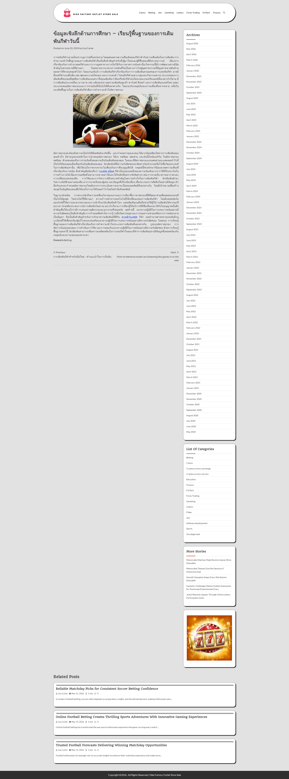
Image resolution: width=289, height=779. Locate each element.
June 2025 (191, 109)
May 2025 (191, 114)
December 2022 (193, 273)
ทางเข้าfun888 (129, 216)
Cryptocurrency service (197, 474)
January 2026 (192, 70)
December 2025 (193, 76)
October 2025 (192, 87)
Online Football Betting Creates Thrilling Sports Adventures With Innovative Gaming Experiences (131, 717)
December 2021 (193, 338)
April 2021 (191, 371)
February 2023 (193, 262)
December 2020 (193, 393)
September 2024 (194, 158)
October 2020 (192, 404)
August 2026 (192, 43)
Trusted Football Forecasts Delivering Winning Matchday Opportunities (111, 745)
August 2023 (192, 229)
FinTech (206, 12)
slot (160, 12)
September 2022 (194, 289)
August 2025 (192, 98)
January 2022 (192, 333)
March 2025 (192, 125)
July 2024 (190, 169)
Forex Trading (193, 12)
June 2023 (191, 240)
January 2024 (192, 202)
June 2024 (191, 174)
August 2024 (192, 163)
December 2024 (193, 142)
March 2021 (192, 377)
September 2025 (194, 92)
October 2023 (192, 218)
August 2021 (192, 349)
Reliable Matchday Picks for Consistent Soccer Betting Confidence (107, 688)
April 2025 (191, 120)
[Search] (224, 12)
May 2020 (191, 432)
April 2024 (191, 185)
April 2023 (191, 251)
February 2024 (193, 196)
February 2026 (193, 65)
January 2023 (192, 267)
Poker (189, 512)
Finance (216, 12)
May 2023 (191, 245)
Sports (189, 528)
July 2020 (190, 421)
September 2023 (194, 224)
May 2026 (191, 49)
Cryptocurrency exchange (198, 468)
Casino (142, 12)
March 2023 (192, 256)
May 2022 (191, 311)
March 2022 (192, 322)
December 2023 (193, 207)
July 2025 (190, 103)
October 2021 (192, 344)
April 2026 (191, 54)
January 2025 (192, 136)
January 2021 (192, 388)
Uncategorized (193, 534)
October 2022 (192, 284)
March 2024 (192, 191)
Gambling (169, 12)
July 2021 (190, 355)
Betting (151, 12)
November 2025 (194, 81)
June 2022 (191, 306)
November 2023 (194, 213)
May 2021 (191, 366)
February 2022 (193, 328)
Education (191, 479)
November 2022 (194, 278)
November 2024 (194, 147)
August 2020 (192, 415)
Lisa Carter (88, 48)
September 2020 (194, 410)
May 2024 (191, 180)
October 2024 (192, 152)
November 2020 (194, 399)
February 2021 (193, 382)
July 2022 (190, 300)
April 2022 (191, 317)
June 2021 (191, 360)
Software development (196, 523)
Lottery (180, 12)
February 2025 (193, 131)
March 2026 (192, 60)
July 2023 (190, 235)
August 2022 (192, 295)
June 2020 (191, 426)
